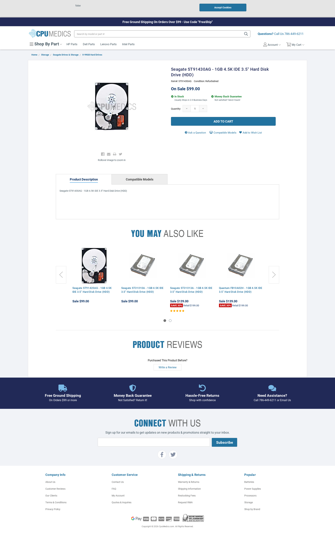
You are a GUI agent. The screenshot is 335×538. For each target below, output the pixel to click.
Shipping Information (189, 488)
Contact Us (118, 482)
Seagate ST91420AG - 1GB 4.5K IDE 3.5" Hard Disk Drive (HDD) (92, 289)
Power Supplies (252, 488)
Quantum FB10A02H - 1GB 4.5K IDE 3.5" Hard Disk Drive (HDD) (240, 289)
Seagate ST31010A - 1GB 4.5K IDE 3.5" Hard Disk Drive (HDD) (142, 289)
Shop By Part (46, 44)
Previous (61, 274)
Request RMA (185, 502)
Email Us (285, 400)
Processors (250, 495)
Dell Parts (89, 44)
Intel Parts (128, 44)
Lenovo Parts (108, 44)
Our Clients (51, 495)
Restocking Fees (187, 495)
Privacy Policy (52, 509)
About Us (50, 482)
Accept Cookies (222, 7)
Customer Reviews (55, 488)
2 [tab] (170, 320)
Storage (248, 502)
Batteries (249, 482)
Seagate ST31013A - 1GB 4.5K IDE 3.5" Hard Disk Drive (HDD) (191, 289)
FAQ (114, 488)
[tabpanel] (94, 275)
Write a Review (168, 367)
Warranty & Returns (188, 482)
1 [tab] (164, 320)
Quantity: (176, 108)
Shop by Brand (252, 509)
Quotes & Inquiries (121, 502)
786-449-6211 (294, 34)
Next (274, 274)
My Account (118, 495)
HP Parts (71, 44)
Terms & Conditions (55, 502)
